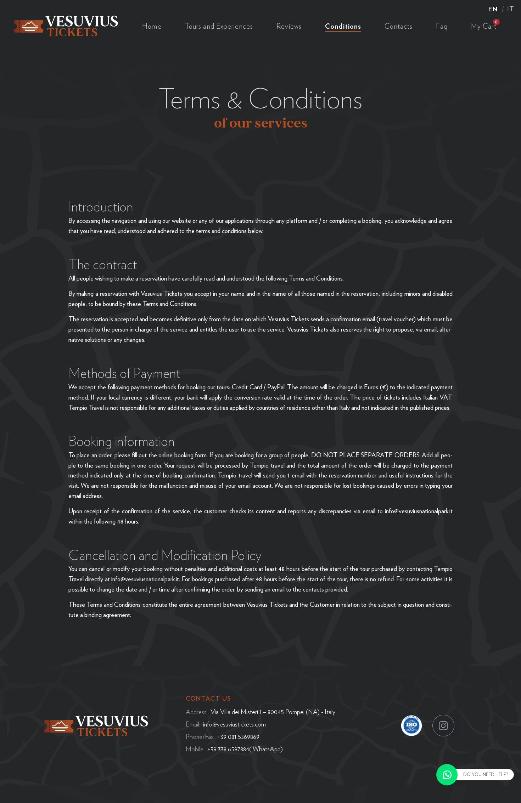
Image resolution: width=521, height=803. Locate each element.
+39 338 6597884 (228, 749)
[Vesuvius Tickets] (66, 25)
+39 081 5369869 (238, 736)
